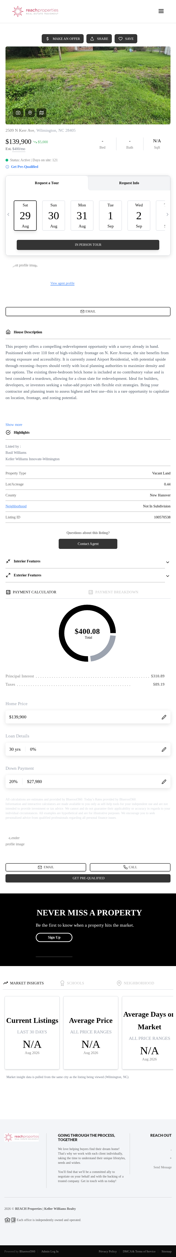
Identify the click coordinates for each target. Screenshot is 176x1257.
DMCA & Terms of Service (139, 1251)
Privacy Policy (108, 1251)
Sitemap (167, 1251)
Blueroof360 (27, 1251)
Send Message (163, 1167)
